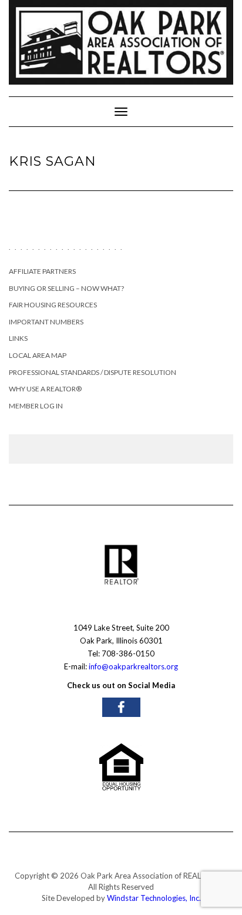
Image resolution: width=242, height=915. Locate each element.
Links (18, 338)
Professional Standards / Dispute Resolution (92, 372)
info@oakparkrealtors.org (133, 666)
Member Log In (36, 405)
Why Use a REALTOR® (45, 388)
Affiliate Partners (42, 271)
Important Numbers (46, 321)
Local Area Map (37, 355)
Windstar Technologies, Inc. (154, 898)
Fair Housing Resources (53, 304)
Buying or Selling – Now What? (66, 288)
